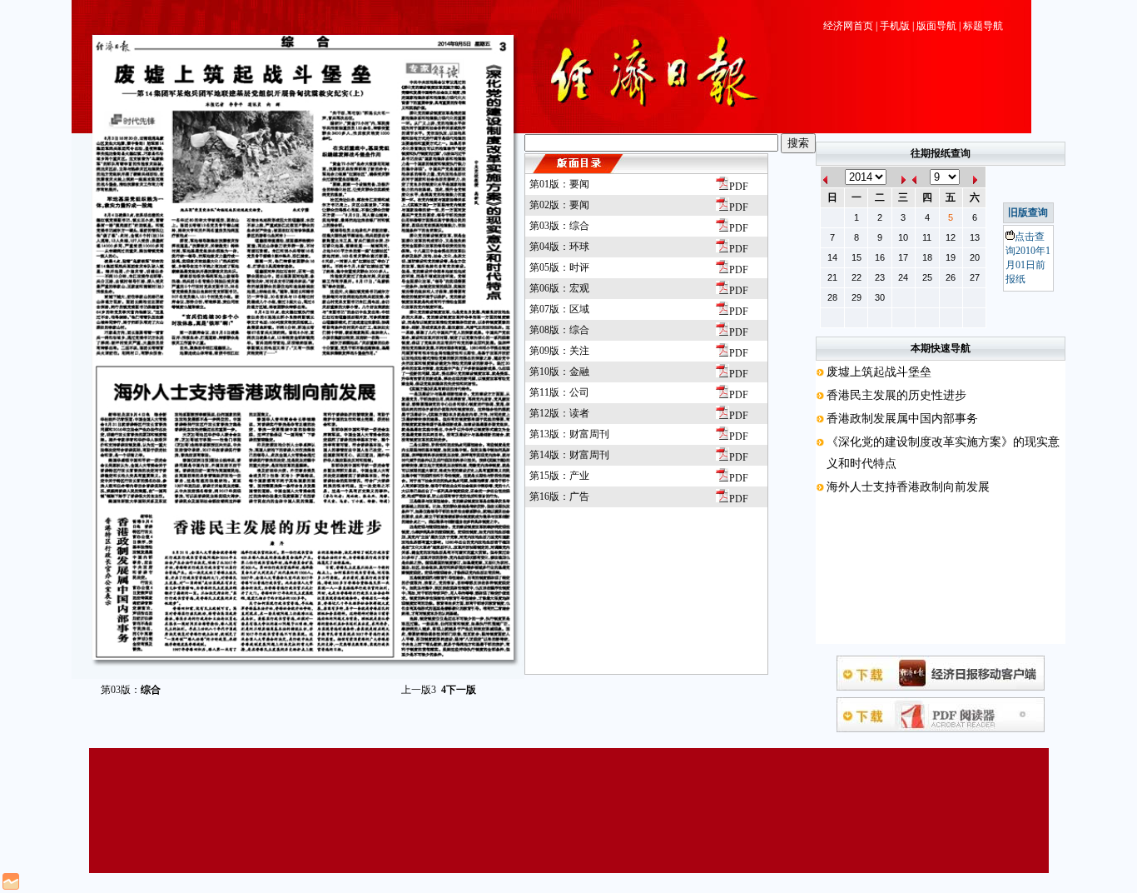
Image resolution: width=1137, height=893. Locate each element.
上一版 (418, 690)
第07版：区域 (559, 309)
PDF (738, 186)
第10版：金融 (559, 371)
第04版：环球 (559, 246)
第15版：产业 (559, 475)
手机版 (895, 26)
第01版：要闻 (559, 184)
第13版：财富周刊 (569, 434)
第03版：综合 (559, 226)
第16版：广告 (559, 496)
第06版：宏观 (559, 288)
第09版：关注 (559, 351)
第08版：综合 (559, 330)
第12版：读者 (559, 413)
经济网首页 (848, 26)
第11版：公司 (559, 392)
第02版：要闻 (559, 205)
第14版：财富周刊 (569, 455)
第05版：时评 (559, 267)
